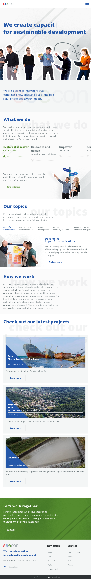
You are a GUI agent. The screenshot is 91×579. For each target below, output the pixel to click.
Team (49, 557)
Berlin (70, 561)
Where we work (53, 569)
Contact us (12, 530)
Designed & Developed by (39, 577)
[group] (15, 153)
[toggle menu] (87, 4)
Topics (50, 565)
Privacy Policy (13, 567)
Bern (69, 553)
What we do (52, 561)
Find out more (13, 187)
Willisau (70, 557)
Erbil (78, 553)
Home (50, 553)
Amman (70, 565)
